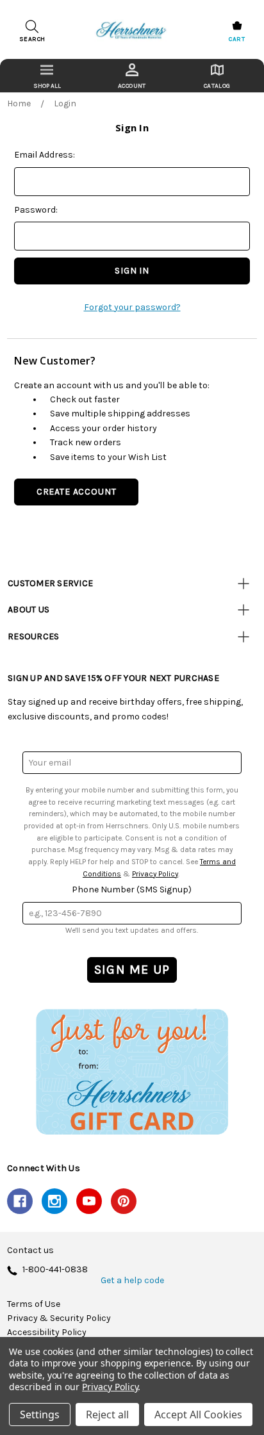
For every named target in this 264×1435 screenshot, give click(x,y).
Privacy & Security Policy (59, 1318)
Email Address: (44, 154)
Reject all (107, 1414)
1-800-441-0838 (55, 1270)
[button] (132, 1071)
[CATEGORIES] (47, 75)
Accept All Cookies (198, 1414)
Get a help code (132, 1280)
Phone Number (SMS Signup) (132, 889)
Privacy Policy (155, 873)
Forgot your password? (132, 307)
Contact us (30, 1250)
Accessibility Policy (47, 1332)
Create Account (77, 491)
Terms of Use (33, 1304)
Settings (40, 1414)
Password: (36, 209)
